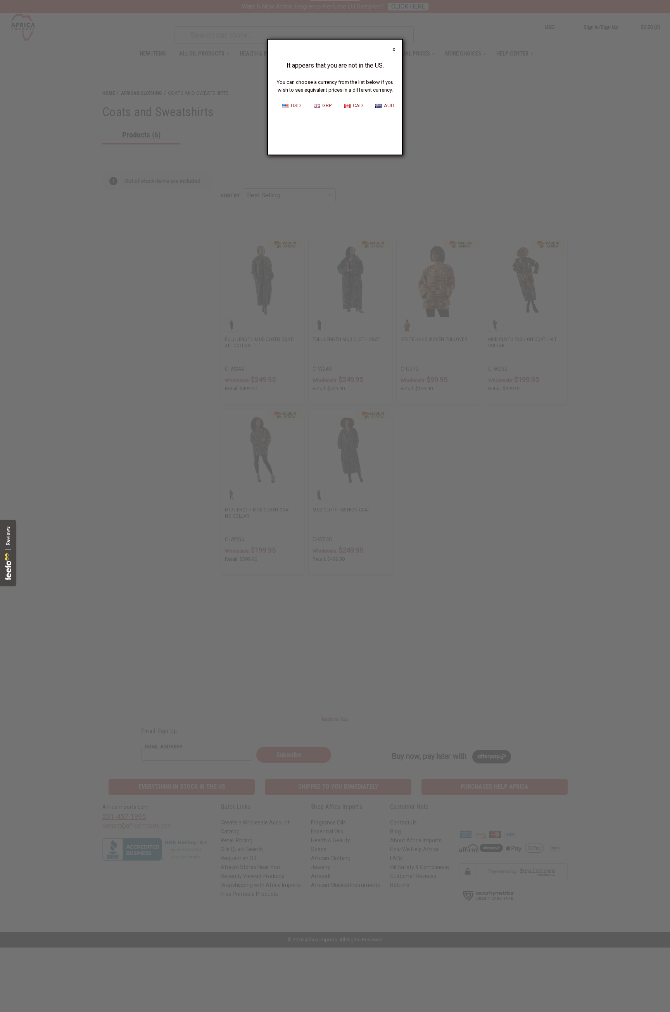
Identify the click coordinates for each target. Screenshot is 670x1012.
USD (294, 105)
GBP (326, 105)
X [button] (393, 49)
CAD (357, 105)
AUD (388, 105)
